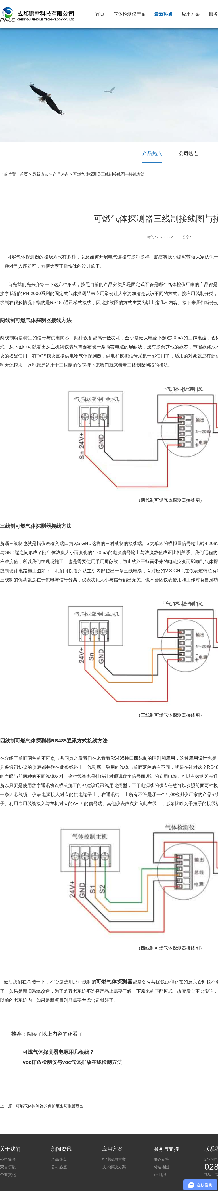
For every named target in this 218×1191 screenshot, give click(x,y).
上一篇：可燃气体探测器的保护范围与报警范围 (41, 1106)
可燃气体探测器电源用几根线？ (58, 1052)
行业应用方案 (114, 1159)
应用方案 (191, 14)
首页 (99, 14)
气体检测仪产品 (129, 14)
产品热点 (152, 153)
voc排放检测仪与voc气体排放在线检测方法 (72, 1062)
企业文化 (8, 1174)
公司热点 (188, 153)
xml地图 (160, 1174)
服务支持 (161, 1159)
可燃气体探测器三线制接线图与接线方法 (109, 174)
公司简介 (8, 1159)
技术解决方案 (114, 1167)
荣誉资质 (8, 1167)
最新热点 (163, 14)
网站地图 (161, 1167)
